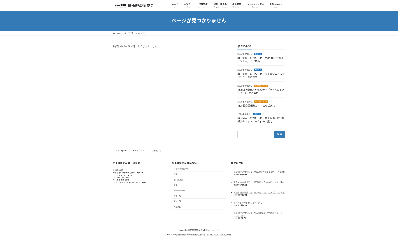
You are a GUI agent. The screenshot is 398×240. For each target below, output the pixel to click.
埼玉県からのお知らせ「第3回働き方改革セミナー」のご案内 (259, 172)
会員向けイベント (261, 86)
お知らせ (258, 54)
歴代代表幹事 (179, 190)
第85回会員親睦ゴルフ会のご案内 (256, 105)
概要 (175, 174)
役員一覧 (177, 196)
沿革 (175, 185)
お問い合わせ (121, 151)
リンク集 (154, 151)
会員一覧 (177, 201)
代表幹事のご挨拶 (181, 169)
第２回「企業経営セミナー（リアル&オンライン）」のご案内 (259, 192)
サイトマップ (138, 151)
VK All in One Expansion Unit (219, 234)
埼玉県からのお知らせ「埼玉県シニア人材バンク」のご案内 (259, 182)
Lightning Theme (198, 234)
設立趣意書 (178, 179)
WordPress (182, 234)
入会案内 (177, 207)
